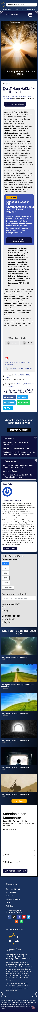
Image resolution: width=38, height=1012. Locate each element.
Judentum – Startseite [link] (13, 889)
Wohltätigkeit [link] (10, 386)
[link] (3, 4)
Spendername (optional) (14, 594)
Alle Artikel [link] (19, 9)
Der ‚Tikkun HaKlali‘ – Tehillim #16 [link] (14, 714)
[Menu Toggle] (30, 15)
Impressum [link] (9, 896)
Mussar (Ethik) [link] (20, 375)
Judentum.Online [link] (28, 1000)
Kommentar (9, 829)
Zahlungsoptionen (11, 616)
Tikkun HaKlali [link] (7, 98)
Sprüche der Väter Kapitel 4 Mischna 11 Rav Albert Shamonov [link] (18, 466)
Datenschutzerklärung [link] (13, 899)
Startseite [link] (6, 96)
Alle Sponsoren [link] (11, 892)
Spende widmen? (11, 604)
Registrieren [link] (9, 906)
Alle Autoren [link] (7, 9)
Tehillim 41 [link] (19, 384)
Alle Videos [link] (31, 9)
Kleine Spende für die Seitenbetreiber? (13, 558)
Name (7, 854)
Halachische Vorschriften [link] (18, 96)
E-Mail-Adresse (11, 862)
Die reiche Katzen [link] (10, 471)
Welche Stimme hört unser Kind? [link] (16, 448)
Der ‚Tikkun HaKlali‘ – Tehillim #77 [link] (14, 658)
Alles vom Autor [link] (10, 548)
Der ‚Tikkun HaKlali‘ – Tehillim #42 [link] (15, 741)
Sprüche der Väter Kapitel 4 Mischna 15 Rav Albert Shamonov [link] (18, 476)
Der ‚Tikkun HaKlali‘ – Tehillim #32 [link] (15, 768)
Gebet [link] (29, 96)
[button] (9, 397)
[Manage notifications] (33, 1007)
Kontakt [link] (8, 903)
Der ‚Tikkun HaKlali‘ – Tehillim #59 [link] (15, 795)
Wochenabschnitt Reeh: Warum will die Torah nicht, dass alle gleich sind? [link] (19, 453)
